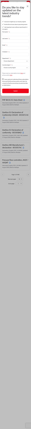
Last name (5, 38)
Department (5, 58)
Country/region (6, 65)
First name (5, 32)
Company (5, 51)
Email (4, 45)
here (22, 73)
